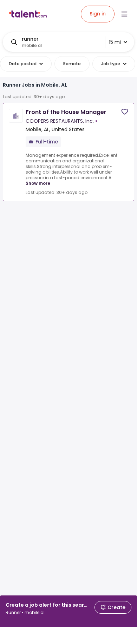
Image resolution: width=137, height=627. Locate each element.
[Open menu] (124, 14)
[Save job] (124, 112)
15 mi (115, 42)
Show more (38, 183)
